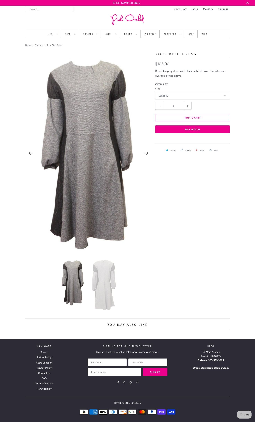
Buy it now (192, 129)
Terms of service (44, 383)
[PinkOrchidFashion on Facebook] (118, 382)
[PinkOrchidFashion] (127, 19)
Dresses (89, 34)
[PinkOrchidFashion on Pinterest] (124, 382)
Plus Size (150, 34)
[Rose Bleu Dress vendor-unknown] (88, 153)
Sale (191, 34)
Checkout (223, 9)
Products (39, 45)
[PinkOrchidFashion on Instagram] (130, 382)
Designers (171, 34)
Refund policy (44, 388)
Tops (68, 34)
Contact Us (44, 373)
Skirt (109, 34)
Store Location (44, 362)
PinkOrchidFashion (131, 403)
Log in (195, 9)
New (51, 34)
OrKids (129, 34)
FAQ (44, 378)
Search (44, 352)
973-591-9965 (180, 9)
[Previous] (31, 153)
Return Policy (44, 357)
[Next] (146, 153)
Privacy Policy (44, 367)
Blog (204, 34)
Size (157, 88)
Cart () (209, 9)
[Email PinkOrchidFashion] (137, 382)
